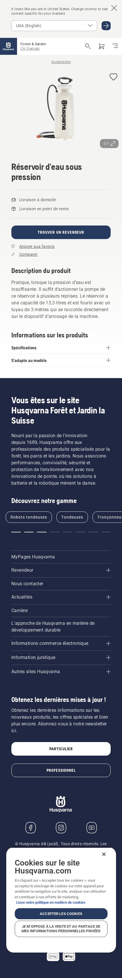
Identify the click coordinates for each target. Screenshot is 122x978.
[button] (113, 77)
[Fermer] (104, 854)
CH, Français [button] (29, 49)
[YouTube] (91, 827)
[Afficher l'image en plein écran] (61, 109)
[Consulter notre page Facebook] (30, 827)
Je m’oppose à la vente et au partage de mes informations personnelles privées (61, 928)
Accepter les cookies (61, 914)
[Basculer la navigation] (115, 46)
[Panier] (101, 46)
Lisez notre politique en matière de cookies (50, 902)
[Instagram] (61, 827)
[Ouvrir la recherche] (88, 46)
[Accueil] (8, 46)
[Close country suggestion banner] (114, 7)
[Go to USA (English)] (106, 25)
